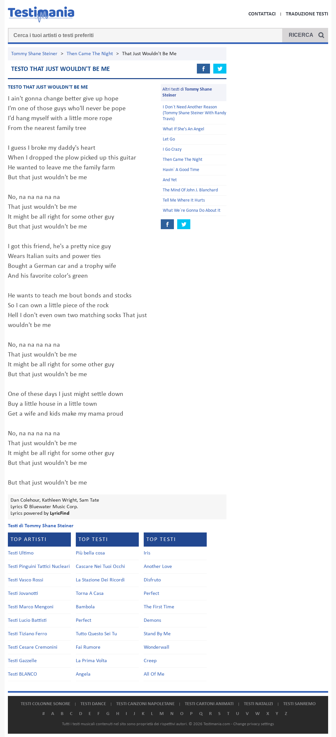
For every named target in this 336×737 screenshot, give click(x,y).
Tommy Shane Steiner (34, 53)
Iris (147, 553)
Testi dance (93, 704)
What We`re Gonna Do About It (191, 210)
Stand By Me (157, 634)
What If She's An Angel (183, 129)
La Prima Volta (91, 660)
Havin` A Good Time (181, 169)
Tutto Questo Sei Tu (96, 634)
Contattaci (262, 14)
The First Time (159, 607)
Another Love (158, 566)
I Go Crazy (172, 149)
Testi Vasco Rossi (25, 580)
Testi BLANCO (22, 674)
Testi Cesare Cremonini (32, 647)
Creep (150, 660)
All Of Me (154, 674)
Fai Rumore (88, 647)
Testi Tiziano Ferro (27, 634)
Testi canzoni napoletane (145, 704)
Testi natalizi (258, 704)
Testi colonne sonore (45, 704)
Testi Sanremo (299, 704)
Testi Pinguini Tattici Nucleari (39, 566)
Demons (152, 620)
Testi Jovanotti (23, 593)
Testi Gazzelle (22, 660)
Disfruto (152, 580)
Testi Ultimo (20, 553)
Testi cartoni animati (209, 704)
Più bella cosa (90, 553)
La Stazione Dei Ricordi (100, 580)
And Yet (170, 180)
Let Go (169, 139)
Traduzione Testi (307, 14)
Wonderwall (156, 647)
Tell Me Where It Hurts (184, 200)
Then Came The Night (90, 53)
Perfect (83, 620)
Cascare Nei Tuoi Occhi (100, 566)
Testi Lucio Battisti (27, 620)
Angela (83, 674)
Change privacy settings (253, 724)
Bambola (85, 607)
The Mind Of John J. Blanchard (190, 190)
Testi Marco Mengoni (30, 607)
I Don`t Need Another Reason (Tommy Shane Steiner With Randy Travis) (194, 113)
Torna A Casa (90, 593)
